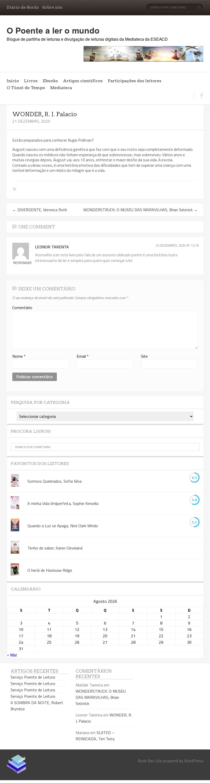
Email (83, 356)
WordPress (193, 761)
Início (13, 80)
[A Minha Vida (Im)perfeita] (15, 503)
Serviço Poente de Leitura (32, 677)
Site (144, 356)
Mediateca (61, 87)
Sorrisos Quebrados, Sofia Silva (54, 481)
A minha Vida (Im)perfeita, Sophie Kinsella (62, 503)
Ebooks (50, 80)
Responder (22, 262)
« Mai (12, 655)
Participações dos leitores (134, 80)
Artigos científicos (83, 80)
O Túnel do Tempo (26, 87)
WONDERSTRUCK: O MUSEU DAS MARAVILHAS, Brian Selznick (140, 210)
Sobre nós (52, 7)
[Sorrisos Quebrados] (15, 481)
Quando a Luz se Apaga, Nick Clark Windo (62, 526)
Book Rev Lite (150, 761)
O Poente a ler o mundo (53, 30)
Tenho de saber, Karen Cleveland (54, 548)
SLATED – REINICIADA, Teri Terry (95, 735)
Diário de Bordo (23, 7)
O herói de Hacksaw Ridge (49, 570)
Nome (19, 356)
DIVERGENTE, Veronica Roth (39, 210)
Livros (31, 80)
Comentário (22, 307)
